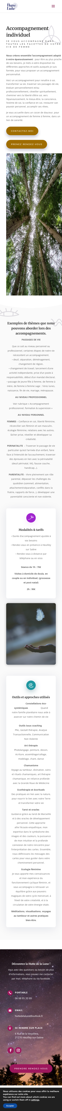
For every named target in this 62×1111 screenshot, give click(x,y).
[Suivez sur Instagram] (18, 1050)
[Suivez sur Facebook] (10, 1050)
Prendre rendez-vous (31, 1068)
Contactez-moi (22, 131)
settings (35, 1100)
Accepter (10, 1106)
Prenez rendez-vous (26, 144)
